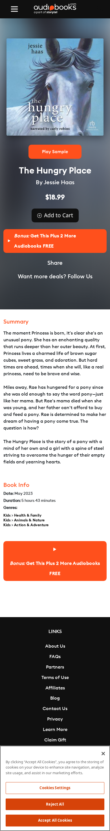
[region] (55, 788)
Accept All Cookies (55, 820)
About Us (55, 646)
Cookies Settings (54, 787)
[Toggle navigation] (14, 9)
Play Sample (55, 151)
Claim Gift (55, 740)
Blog (55, 698)
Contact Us (55, 708)
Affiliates (55, 688)
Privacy (55, 719)
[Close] (103, 753)
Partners (55, 667)
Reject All (55, 804)
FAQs (55, 656)
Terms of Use (55, 677)
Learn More (55, 729)
